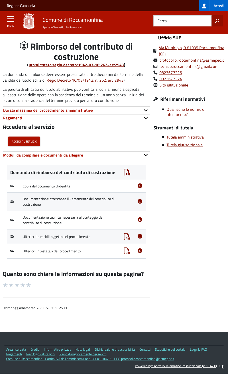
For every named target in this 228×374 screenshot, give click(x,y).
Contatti (145, 349)
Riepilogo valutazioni (40, 354)
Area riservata (16, 349)
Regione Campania (21, 5)
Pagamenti (14, 354)
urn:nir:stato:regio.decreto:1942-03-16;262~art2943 (76, 65)
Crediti (35, 349)
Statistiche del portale (170, 349)
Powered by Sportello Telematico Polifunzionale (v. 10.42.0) (176, 365)
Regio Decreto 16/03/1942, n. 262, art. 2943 (85, 80)
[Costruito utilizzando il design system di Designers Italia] (221, 367)
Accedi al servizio (24, 141)
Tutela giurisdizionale (185, 145)
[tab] (76, 110)
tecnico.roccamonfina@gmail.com (188, 66)
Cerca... (163, 21)
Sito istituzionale (173, 85)
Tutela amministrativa (185, 137)
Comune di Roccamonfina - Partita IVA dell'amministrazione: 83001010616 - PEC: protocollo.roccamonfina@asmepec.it (90, 358)
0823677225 (170, 73)
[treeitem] (213, 5)
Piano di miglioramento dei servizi (82, 354)
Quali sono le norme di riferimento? (186, 111)
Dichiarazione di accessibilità (115, 349)
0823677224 (170, 79)
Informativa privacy (57, 349)
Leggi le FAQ (198, 349)
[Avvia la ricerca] (217, 20)
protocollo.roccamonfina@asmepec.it (191, 60)
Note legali (82, 349)
